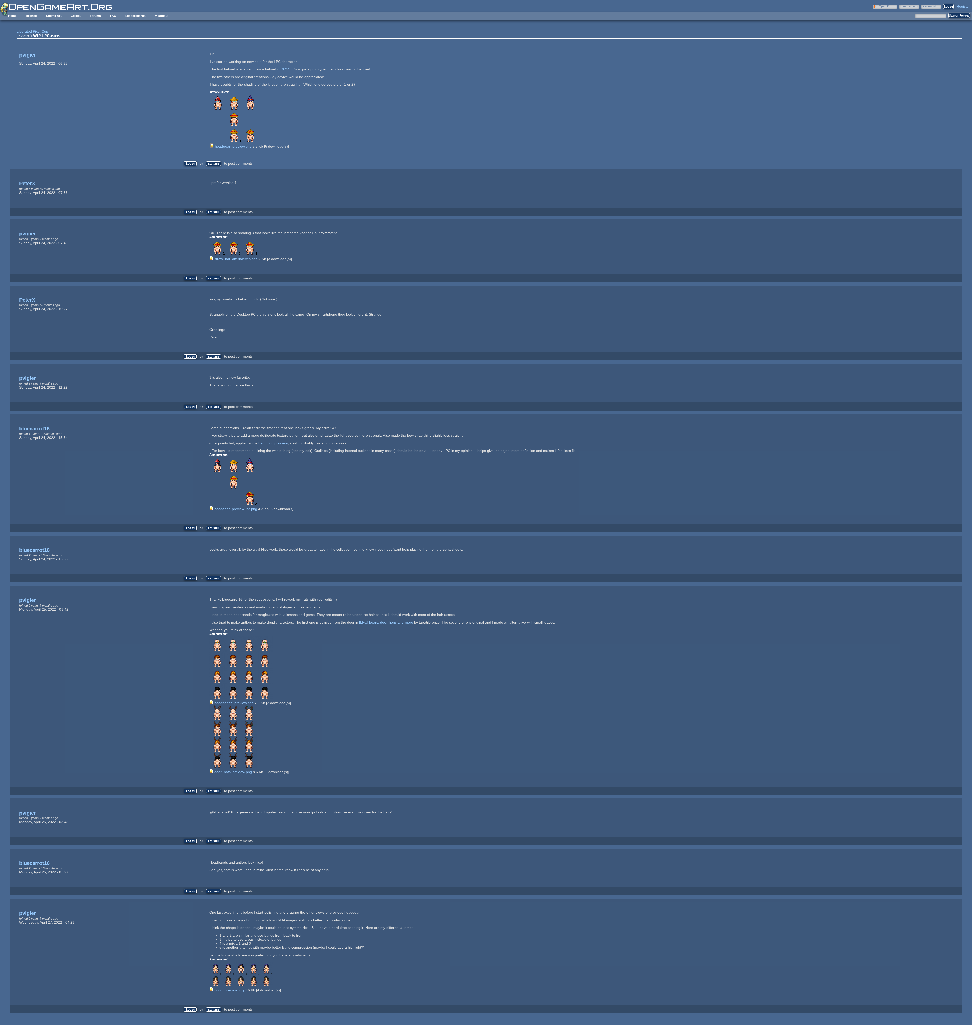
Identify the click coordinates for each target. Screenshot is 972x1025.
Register (963, 6)
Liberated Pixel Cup (32, 31)
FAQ (113, 16)
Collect (76, 16)
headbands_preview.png (234, 703)
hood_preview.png (229, 990)
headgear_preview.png (233, 146)
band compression (273, 443)
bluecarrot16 (34, 428)
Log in (190, 164)
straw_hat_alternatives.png (236, 259)
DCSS (285, 69)
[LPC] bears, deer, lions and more (386, 622)
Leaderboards (135, 16)
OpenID (884, 6)
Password (929, 6)
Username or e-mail (909, 6)
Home (12, 16)
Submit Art (54, 16)
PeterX (27, 183)
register (213, 164)
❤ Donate (161, 16)
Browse (31, 16)
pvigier (27, 55)
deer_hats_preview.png (233, 772)
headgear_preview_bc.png (235, 509)
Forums (95, 16)
